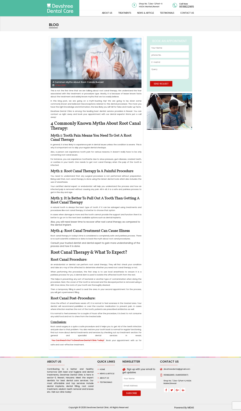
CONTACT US (187, 12)
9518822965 (186, 6)
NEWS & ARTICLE (145, 12)
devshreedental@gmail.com (177, 369)
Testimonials (167, 12)
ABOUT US (107, 12)
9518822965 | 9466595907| (176, 375)
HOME (102, 369)
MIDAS (191, 407)
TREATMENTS (124, 12)
